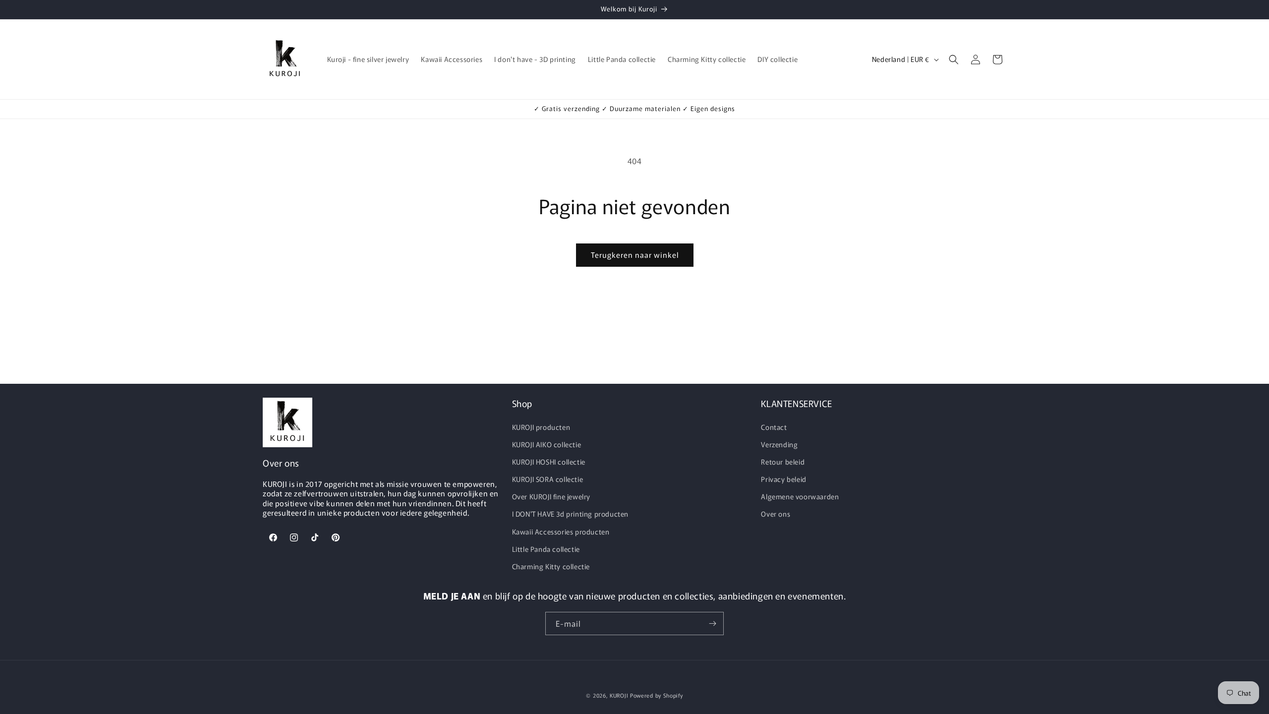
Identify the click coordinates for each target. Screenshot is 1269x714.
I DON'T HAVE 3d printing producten (570, 514)
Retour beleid (783, 462)
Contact (774, 427)
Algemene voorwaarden (800, 496)
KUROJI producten (541, 427)
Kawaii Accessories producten (561, 531)
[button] (954, 59)
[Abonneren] (712, 623)
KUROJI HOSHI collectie (548, 462)
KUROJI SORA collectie (547, 479)
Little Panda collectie (546, 549)
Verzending (779, 444)
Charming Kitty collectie (551, 566)
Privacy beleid (783, 479)
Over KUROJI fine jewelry (551, 496)
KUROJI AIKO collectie (546, 444)
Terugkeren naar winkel (635, 254)
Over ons (775, 514)
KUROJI (619, 695)
